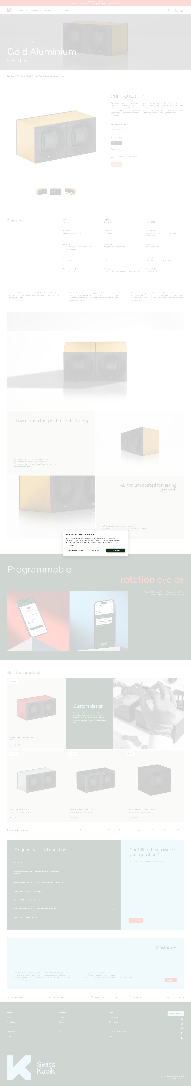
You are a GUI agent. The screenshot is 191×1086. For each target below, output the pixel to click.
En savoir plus (70, 545)
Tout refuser (95, 550)
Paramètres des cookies (75, 550)
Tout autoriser (115, 550)
